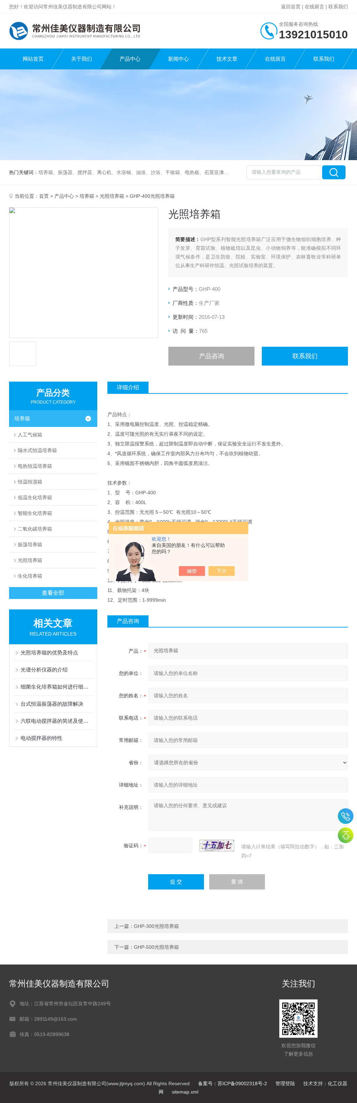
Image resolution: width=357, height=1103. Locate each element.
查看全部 (53, 593)
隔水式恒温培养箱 (37, 450)
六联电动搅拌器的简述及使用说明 (57, 721)
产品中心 (130, 59)
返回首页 (291, 6)
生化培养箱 (30, 576)
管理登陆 (285, 1083)
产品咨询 (211, 356)
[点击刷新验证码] (216, 845)
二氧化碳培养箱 (35, 529)
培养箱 (86, 196)
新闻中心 (178, 59)
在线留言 (314, 6)
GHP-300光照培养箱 (156, 926)
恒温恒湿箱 (30, 482)
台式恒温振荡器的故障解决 (52, 704)
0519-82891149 (346, 816)
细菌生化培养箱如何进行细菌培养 (57, 687)
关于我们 (81, 59)
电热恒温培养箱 (35, 466)
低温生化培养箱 (35, 497)
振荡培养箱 (30, 544)
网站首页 (33, 59)
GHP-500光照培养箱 (156, 947)
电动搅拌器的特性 (41, 738)
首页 (44, 196)
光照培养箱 (112, 196)
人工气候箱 (30, 434)
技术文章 (227, 59)
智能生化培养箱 (35, 513)
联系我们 (338, 6)
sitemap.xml (185, 1092)
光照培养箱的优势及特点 (49, 652)
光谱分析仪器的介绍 (44, 670)
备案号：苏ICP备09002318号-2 (232, 1083)
